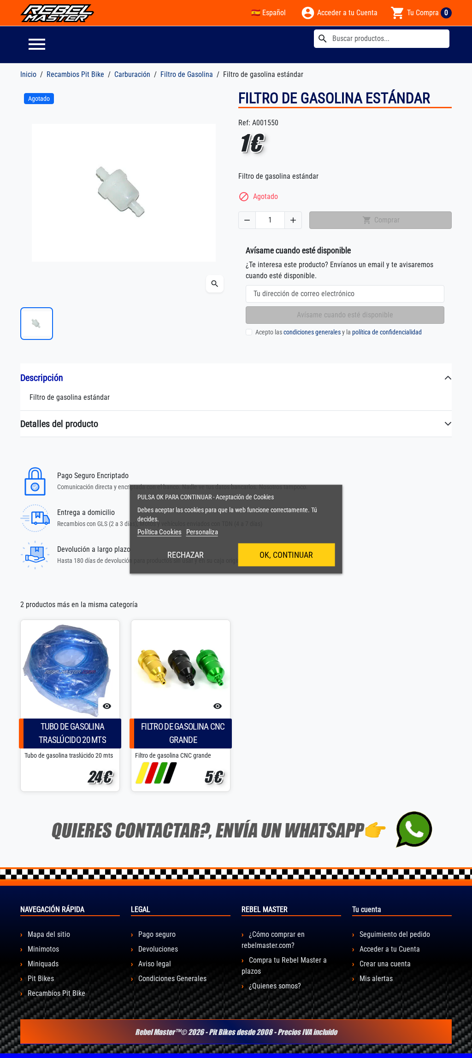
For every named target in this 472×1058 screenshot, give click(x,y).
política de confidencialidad (387, 332)
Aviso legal (153, 963)
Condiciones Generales (171, 978)
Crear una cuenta (384, 963)
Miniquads (42, 963)
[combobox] (382, 38)
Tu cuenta (366, 909)
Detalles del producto (59, 423)
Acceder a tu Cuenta (389, 949)
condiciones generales (312, 332)
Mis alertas (375, 978)
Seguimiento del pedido (394, 934)
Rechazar (185, 554)
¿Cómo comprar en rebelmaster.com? (273, 940)
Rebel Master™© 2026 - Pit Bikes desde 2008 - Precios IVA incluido (236, 1031)
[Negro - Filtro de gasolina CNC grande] (169, 773)
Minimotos (42, 949)
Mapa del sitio (48, 934)
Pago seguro (156, 934)
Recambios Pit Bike (55, 993)
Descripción (41, 377)
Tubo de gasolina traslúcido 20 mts (72, 733)
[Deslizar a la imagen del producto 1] (36, 323)
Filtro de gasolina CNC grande (183, 733)
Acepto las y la (338, 332)
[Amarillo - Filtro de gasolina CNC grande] (142, 773)
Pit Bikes (40, 978)
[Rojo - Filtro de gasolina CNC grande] (151, 773)
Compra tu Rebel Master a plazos (284, 966)
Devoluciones (157, 949)
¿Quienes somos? (274, 986)
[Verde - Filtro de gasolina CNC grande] (160, 773)
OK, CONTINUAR (286, 554)
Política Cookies (159, 531)
